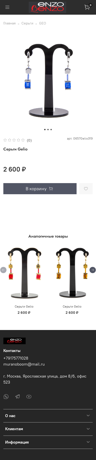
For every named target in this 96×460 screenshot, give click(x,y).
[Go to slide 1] (45, 129)
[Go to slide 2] (48, 129)
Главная (9, 23)
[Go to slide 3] (51, 129)
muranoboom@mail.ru (24, 364)
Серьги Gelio (24, 307)
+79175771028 (15, 358)
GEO (42, 23)
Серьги (27, 23)
